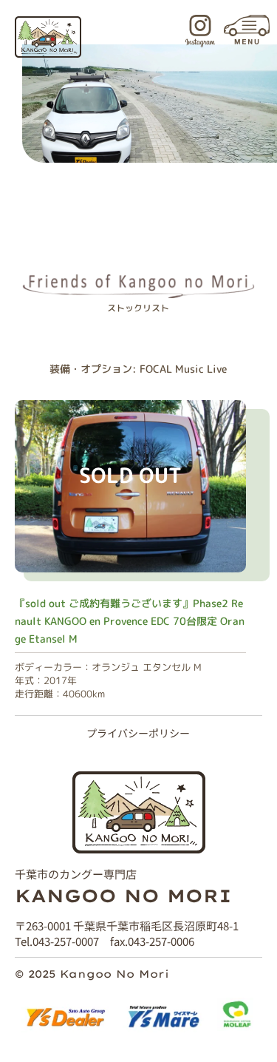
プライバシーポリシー (138, 732)
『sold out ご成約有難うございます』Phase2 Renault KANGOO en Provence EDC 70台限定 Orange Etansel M (129, 621)
